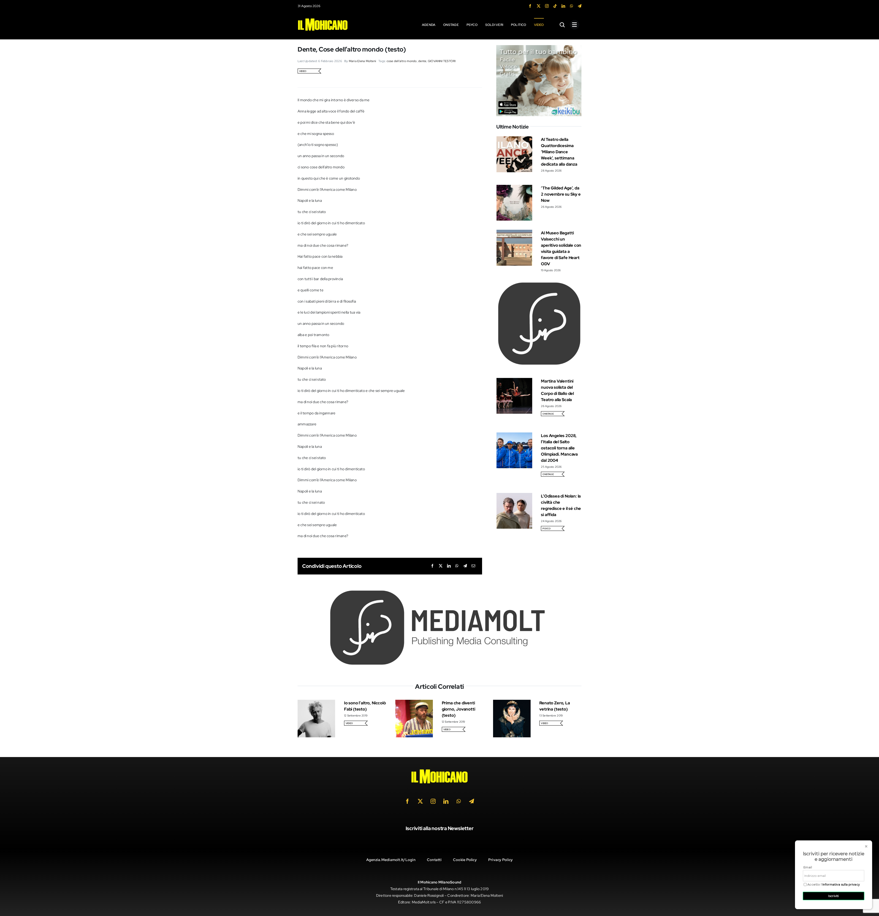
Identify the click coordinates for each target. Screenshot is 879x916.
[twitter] (538, 6)
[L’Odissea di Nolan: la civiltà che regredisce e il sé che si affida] (514, 496)
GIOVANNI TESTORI (442, 61)
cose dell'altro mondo (402, 61)
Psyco (547, 528)
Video (302, 71)
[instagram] (547, 6)
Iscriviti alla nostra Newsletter (440, 828)
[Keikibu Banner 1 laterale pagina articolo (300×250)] (538, 48)
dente (422, 61)
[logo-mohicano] (323, 19)
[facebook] (530, 6)
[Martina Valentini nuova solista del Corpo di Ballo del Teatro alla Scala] (514, 381)
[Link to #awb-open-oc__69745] (562, 25)
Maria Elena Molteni (362, 61)
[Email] (473, 566)
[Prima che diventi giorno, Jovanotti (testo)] (414, 702)
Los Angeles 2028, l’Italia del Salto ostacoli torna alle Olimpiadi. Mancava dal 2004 (559, 448)
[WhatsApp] (457, 566)
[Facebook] (432, 566)
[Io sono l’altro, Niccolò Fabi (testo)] (316, 702)
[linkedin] (563, 6)
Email (807, 867)
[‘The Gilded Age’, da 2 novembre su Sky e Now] (514, 188)
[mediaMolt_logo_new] (439, 591)
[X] (441, 566)
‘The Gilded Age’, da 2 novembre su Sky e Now (561, 194)
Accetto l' (833, 884)
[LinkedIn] (449, 566)
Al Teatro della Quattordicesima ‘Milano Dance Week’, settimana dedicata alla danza (559, 152)
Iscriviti (833, 896)
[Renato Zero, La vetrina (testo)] (512, 702)
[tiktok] (555, 6)
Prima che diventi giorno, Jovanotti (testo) (458, 709)
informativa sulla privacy (841, 884)
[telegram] (579, 6)
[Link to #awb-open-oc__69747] (574, 25)
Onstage (548, 413)
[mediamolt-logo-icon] (538, 283)
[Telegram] (465, 566)
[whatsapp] (571, 6)
